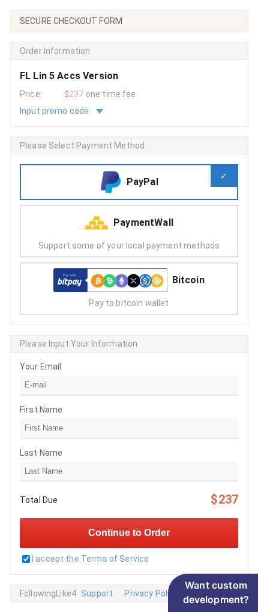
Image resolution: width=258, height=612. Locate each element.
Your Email (41, 366)
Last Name (41, 453)
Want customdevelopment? (216, 592)
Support (97, 593)
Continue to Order (129, 533)
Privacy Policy (151, 593)
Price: (31, 94)
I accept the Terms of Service (90, 558)
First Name (41, 409)
